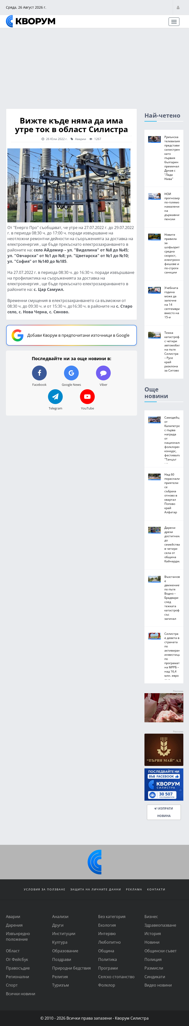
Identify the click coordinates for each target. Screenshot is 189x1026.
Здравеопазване (160, 925)
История (152, 933)
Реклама (134, 889)
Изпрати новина (165, 812)
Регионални (17, 976)
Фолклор (106, 985)
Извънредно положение (18, 936)
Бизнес (151, 916)
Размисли (153, 968)
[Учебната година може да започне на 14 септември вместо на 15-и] (154, 290)
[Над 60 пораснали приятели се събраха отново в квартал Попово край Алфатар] (154, 477)
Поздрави (61, 959)
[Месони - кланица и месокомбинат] (163, 720)
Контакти (156, 889)
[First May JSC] (163, 750)
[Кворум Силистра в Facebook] (163, 784)
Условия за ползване (44, 889)
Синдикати (154, 976)
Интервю (107, 933)
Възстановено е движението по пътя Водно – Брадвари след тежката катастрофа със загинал (174, 597)
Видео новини (158, 985)
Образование (65, 950)
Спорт (12, 985)
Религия (60, 976)
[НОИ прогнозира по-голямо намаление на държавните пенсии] (154, 196)
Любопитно (109, 942)
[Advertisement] (94, 65)
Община (106, 950)
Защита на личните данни (95, 889)
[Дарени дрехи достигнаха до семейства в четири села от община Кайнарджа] (154, 530)
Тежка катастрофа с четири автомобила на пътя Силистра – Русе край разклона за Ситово (173, 351)
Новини (151, 942)
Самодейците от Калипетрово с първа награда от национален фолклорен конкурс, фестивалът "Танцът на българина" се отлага (174, 444)
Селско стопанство (116, 976)
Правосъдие (18, 968)
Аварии (80, 139)
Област (13, 950)
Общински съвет (160, 950)
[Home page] (30, 21)
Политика (107, 959)
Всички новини (20, 993)
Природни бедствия (71, 968)
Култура (59, 942)
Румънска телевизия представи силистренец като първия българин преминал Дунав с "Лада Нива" (174, 158)
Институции (63, 933)
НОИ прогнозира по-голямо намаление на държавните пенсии (173, 206)
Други (57, 925)
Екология (107, 925)
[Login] (178, 7)
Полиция (153, 959)
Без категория (112, 916)
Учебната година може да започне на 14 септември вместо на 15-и (172, 302)
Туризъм (60, 985)
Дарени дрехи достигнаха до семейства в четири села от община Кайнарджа (172, 544)
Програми (108, 968)
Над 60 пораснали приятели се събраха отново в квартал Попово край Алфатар (172, 493)
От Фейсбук (17, 959)
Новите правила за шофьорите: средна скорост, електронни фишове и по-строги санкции (173, 253)
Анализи (60, 916)
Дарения (14, 925)
